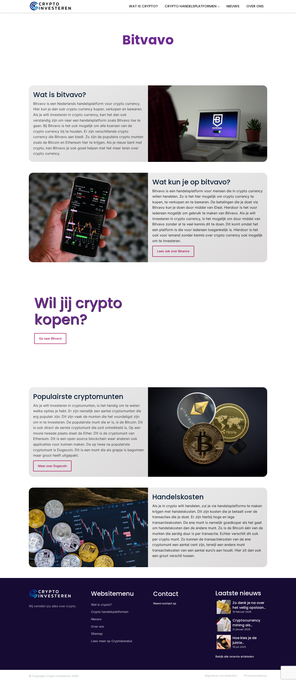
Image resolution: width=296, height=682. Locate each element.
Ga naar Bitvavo (50, 338)
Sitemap (97, 633)
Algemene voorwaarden (221, 675)
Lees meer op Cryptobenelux (111, 641)
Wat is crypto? (143, 6)
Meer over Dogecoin (52, 466)
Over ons (255, 6)
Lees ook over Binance (173, 251)
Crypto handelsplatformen (190, 6)
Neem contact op (164, 603)
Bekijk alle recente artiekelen (234, 656)
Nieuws (232, 6)
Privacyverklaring (255, 675)
